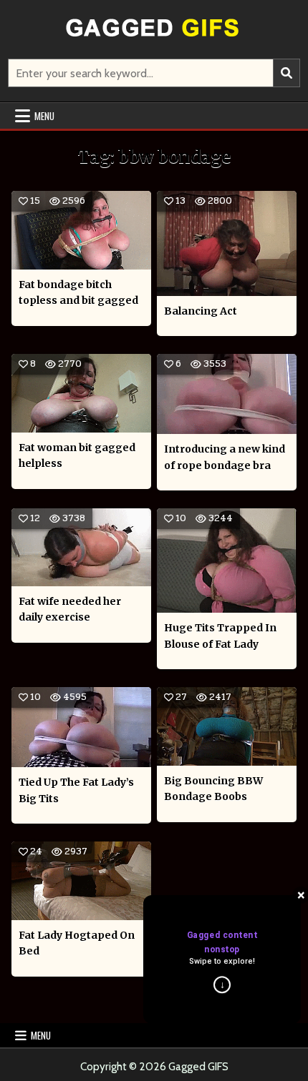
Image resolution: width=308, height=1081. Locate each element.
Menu (44, 116)
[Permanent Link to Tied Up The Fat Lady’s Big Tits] (81, 727)
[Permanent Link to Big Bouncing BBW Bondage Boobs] (227, 726)
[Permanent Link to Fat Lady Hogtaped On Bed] (81, 880)
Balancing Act (200, 311)
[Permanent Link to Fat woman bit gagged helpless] (81, 393)
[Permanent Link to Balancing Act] (227, 243)
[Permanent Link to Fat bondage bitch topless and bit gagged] (81, 230)
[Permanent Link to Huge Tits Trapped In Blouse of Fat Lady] (227, 560)
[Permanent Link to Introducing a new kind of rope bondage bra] (227, 394)
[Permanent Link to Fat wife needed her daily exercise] (81, 547)
